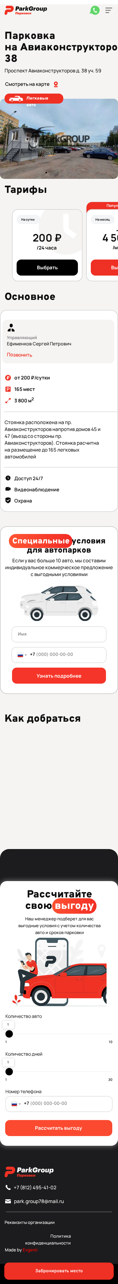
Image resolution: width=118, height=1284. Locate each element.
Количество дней (23, 1054)
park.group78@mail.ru (39, 1201)
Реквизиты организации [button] (30, 1222)
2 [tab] (59, 174)
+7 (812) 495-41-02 (35, 1187)
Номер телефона (23, 1091)
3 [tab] (70, 174)
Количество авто (23, 1016)
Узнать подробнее (59, 675)
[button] (108, 10)
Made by (21, 1250)
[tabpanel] (59, 139)
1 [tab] (47, 174)
